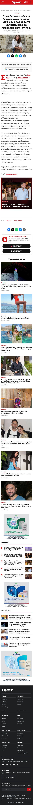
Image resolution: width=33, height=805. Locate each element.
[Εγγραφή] (29, 789)
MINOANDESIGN (20, 802)
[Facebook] (8, 55)
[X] (10, 764)
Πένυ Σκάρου (23, 78)
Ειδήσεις (4, 696)
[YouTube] (14, 764)
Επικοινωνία (20, 748)
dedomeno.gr (11, 174)
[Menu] (2, 2)
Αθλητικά (4, 733)
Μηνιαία (19, 723)
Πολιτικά (4, 738)
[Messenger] (20, 55)
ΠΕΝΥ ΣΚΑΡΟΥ (18, 220)
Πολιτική (4, 701)
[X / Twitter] (12, 55)
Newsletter (4, 748)
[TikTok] (18, 764)
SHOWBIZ (16, 13)
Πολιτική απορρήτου (22, 753)
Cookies (28, 798)
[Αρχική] (8, 690)
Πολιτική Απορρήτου (19, 798)
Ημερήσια (20, 718)
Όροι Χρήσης (20, 750)
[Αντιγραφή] (24, 55)
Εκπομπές (20, 733)
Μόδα (3, 726)
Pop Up (9, 220)
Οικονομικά (5, 735)
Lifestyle (5, 716)
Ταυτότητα (20, 745)
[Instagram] (6, 764)
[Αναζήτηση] (30, 2)
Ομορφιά (4, 718)
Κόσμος (4, 704)
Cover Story (5, 707)
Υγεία (3, 721)
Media (19, 704)
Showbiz (20, 696)
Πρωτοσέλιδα (6, 730)
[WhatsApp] (16, 55)
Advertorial (4, 745)
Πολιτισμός (21, 711)
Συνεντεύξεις (20, 735)
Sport (4, 711)
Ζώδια (19, 716)
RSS (3, 750)
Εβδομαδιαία (20, 721)
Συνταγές (4, 723)
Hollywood (20, 701)
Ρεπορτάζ (4, 699)
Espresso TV (21, 730)
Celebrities (20, 699)
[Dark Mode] (26, 2)
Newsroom (20, 31)
